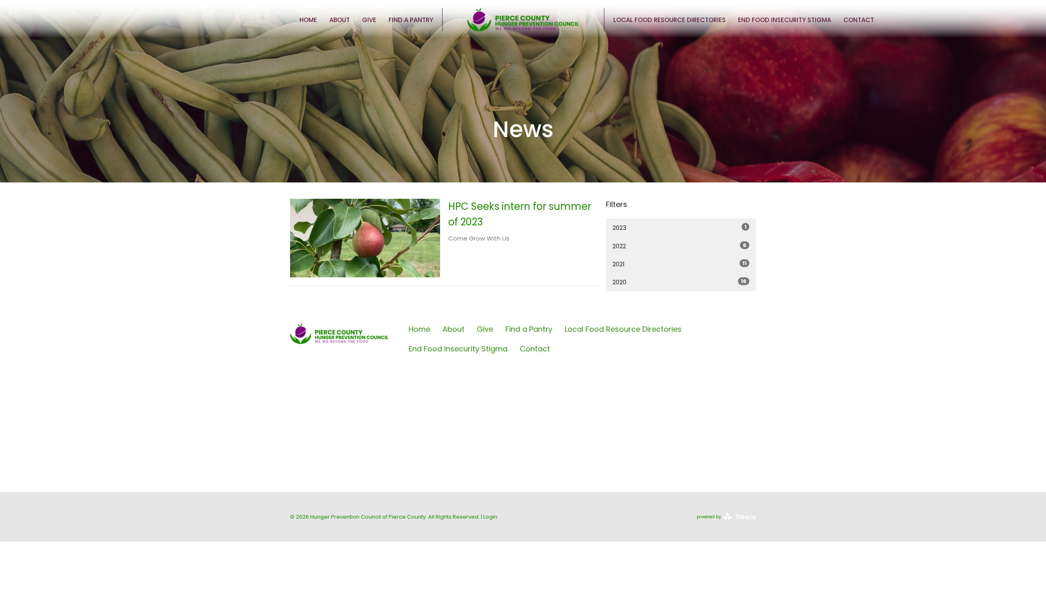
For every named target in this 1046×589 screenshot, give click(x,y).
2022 (679, 245)
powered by (722, 523)
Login (490, 517)
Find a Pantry (411, 20)
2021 (679, 263)
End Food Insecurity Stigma (784, 20)
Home (308, 20)
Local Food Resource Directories (669, 20)
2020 (679, 281)
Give (369, 20)
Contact (858, 20)
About (339, 20)
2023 (679, 227)
